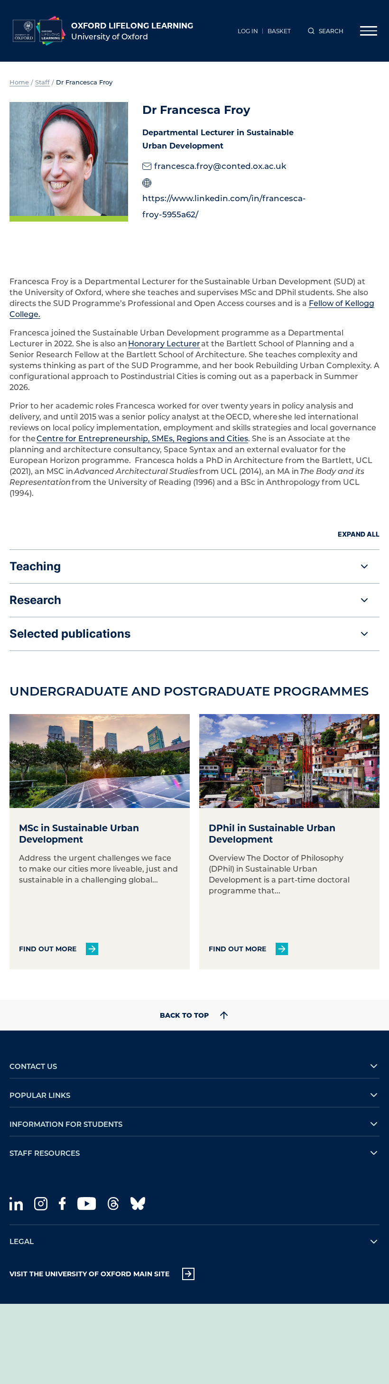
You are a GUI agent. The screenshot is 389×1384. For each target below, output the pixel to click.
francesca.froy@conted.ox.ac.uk (220, 165)
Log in (248, 31)
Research (35, 600)
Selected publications (69, 634)
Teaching (35, 566)
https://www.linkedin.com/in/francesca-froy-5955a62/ (224, 206)
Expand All (359, 534)
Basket (279, 31)
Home (19, 82)
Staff (42, 82)
